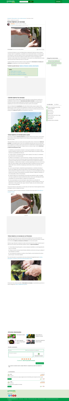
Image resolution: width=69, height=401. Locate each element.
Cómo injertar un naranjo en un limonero (18, 74)
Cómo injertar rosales (20, 335)
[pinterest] (15, 396)
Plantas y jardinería (14, 18)
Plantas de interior (52, 61)
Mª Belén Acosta (13, 25)
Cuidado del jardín (50, 63)
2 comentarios (24, 23)
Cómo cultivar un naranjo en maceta (39, 335)
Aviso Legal (25, 398)
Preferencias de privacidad (41, 398)
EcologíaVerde (9, 18)
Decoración (54, 65)
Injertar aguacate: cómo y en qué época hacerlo (20, 342)
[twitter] (9, 396)
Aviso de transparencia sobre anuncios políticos (52, 398)
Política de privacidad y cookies (32, 398)
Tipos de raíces (50, 118)
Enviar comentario (39, 363)
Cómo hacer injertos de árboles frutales (25, 258)
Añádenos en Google (41, 49)
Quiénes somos (21, 398)
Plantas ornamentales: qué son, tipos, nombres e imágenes (54, 108)
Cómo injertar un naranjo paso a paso (17, 73)
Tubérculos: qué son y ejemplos (53, 120)
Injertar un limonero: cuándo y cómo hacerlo (29, 66)
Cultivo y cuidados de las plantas (21, 18)
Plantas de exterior (58, 63)
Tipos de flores (50, 110)
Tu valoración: (19, 360)
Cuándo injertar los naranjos (15, 71)
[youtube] (13, 396)
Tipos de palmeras (51, 117)
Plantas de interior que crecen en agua (54, 115)
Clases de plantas (51, 112)
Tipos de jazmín (50, 113)
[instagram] (11, 396)
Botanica (57, 61)
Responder (9, 379)
